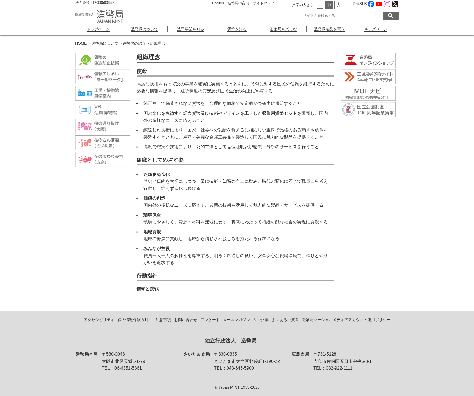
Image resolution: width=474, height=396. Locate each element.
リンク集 (261, 320)
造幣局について (144, 29)
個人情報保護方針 (133, 320)
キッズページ (375, 29)
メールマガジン (236, 320)
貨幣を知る (237, 29)
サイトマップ (263, 3)
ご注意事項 (161, 320)
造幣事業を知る (190, 29)
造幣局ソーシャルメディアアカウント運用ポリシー (346, 320)
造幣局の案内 (238, 3)
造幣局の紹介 (134, 43)
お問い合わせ (185, 320)
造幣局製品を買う (329, 29)
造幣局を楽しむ (283, 29)
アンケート (210, 320)
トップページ (98, 29)
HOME (81, 43)
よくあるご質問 (285, 320)
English (218, 3)
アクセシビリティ (99, 320)
